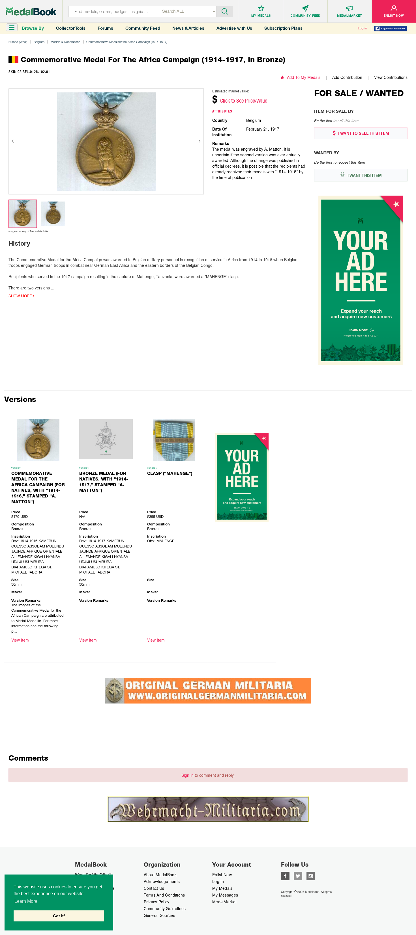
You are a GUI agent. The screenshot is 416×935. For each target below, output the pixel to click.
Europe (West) (17, 42)
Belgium (39, 42)
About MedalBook (160, 874)
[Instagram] (310, 875)
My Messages (225, 895)
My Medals (222, 888)
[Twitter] (298, 875)
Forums (105, 28)
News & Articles (188, 28)
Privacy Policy (157, 901)
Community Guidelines (165, 908)
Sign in (187, 775)
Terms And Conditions (164, 895)
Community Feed (142, 28)
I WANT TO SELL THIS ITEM (363, 133)
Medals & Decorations (65, 42)
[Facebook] (285, 875)
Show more (20, 295)
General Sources (159, 915)
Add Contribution (347, 77)
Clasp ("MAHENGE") (169, 473)
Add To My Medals (303, 77)
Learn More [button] (25, 901)
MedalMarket (224, 901)
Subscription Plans (283, 28)
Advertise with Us (234, 28)
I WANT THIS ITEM (364, 175)
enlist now (222, 874)
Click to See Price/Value (243, 101)
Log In (218, 881)
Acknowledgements (162, 881)
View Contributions (391, 77)
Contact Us (154, 888)
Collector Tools (70, 28)
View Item (20, 640)
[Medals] (31, 11)
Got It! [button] (59, 916)
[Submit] (224, 11)
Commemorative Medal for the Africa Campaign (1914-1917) (126, 42)
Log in (362, 28)
